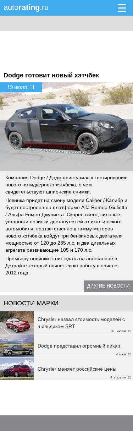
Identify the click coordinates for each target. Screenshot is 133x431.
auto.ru (26, 7)
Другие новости (108, 286)
